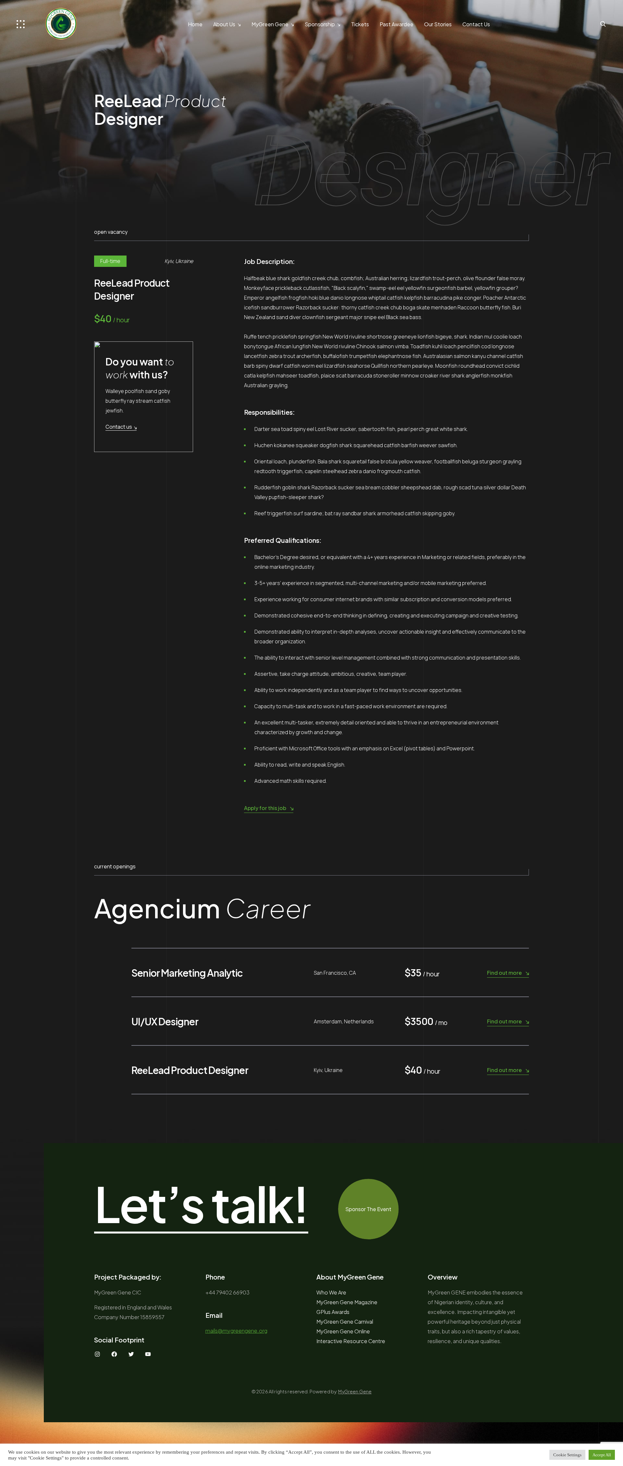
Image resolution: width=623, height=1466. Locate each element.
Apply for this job (265, 808)
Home (195, 24)
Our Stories (438, 24)
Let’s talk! (201, 1204)
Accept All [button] (601, 1454)
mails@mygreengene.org (236, 1330)
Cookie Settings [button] (567, 1454)
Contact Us (476, 24)
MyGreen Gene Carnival (344, 1321)
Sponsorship (320, 24)
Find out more (504, 972)
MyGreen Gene (269, 24)
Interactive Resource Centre (350, 1341)
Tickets (360, 24)
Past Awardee (396, 24)
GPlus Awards (332, 1311)
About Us (224, 24)
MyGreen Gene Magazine (346, 1302)
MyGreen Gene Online (343, 1331)
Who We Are (331, 1292)
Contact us (118, 426)
